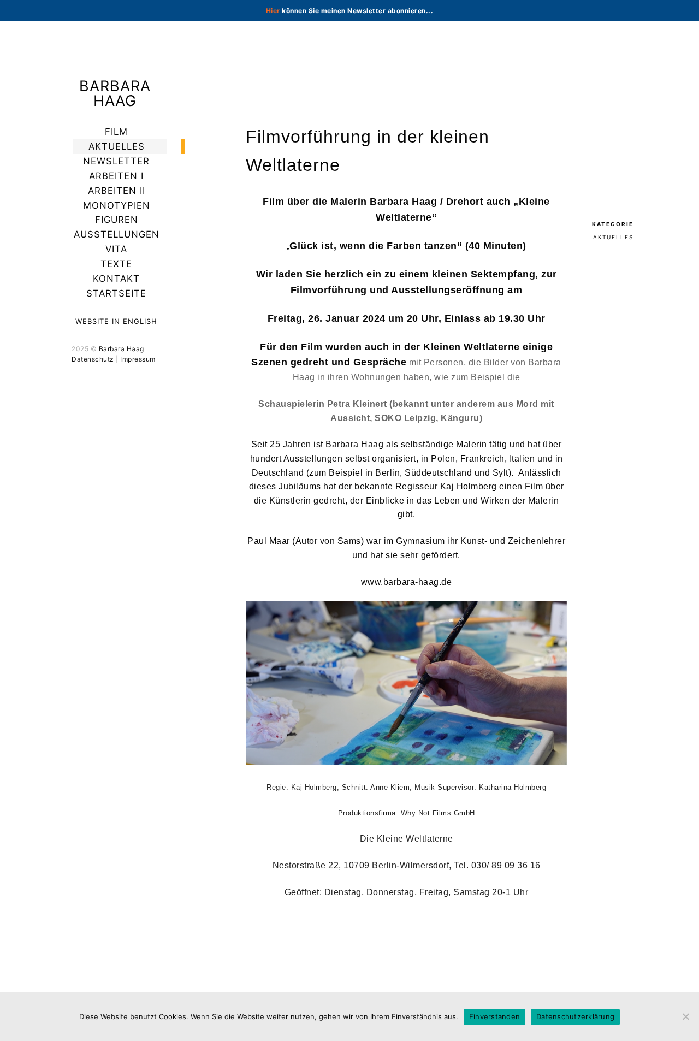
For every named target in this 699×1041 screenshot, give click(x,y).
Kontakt (116, 278)
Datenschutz (93, 359)
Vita (116, 249)
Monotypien (116, 205)
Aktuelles (116, 146)
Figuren (116, 219)
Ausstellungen (116, 234)
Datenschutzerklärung (575, 1016)
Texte (116, 263)
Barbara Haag (115, 93)
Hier (273, 11)
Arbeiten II (116, 190)
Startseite (116, 293)
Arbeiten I (116, 175)
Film (116, 131)
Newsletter (116, 161)
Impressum (138, 359)
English (140, 321)
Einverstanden (494, 1016)
